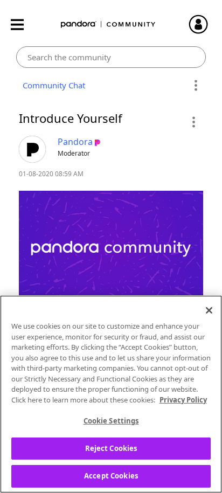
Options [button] (196, 85)
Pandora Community (108, 24)
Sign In (203, 24)
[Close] (209, 310)
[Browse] (22, 24)
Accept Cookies (111, 476)
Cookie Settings (111, 421)
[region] (111, 394)
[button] (193, 122)
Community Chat (51, 85)
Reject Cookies (111, 448)
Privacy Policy (183, 400)
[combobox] (111, 57)
